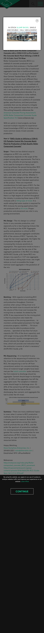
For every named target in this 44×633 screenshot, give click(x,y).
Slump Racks (22, 27)
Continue (22, 491)
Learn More (25, 481)
